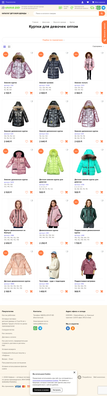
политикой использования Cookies (45, 380)
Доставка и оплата (9, 337)
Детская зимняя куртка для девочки (51, 180)
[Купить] (31, 93)
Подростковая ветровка (85, 281)
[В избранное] (26, 93)
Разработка (87, 377)
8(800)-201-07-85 (47, 315)
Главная (35, 22)
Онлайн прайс (66, 7)
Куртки (72, 22)
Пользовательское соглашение (14, 363)
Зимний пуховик (46, 83)
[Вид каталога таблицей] (9, 46)
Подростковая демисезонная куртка (87, 231)
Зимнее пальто (81, 83)
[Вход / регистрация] (83, 2)
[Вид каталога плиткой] (4, 46)
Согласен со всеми (41, 390)
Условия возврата (9, 349)
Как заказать (7, 333)
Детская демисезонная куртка (17, 281)
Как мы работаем (8, 315)
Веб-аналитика (99, 377)
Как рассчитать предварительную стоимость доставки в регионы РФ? (15, 343)
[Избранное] (88, 2)
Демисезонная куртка (48, 230)
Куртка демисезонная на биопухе (14, 231)
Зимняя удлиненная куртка (16, 131)
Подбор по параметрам (53, 40)
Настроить (57, 390)
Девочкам (46, 22)
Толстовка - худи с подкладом (52, 281)
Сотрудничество (8, 330)
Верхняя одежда (60, 22)
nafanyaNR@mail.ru (40, 324)
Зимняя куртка (10, 83)
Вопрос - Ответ (7, 359)
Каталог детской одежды (14, 13)
